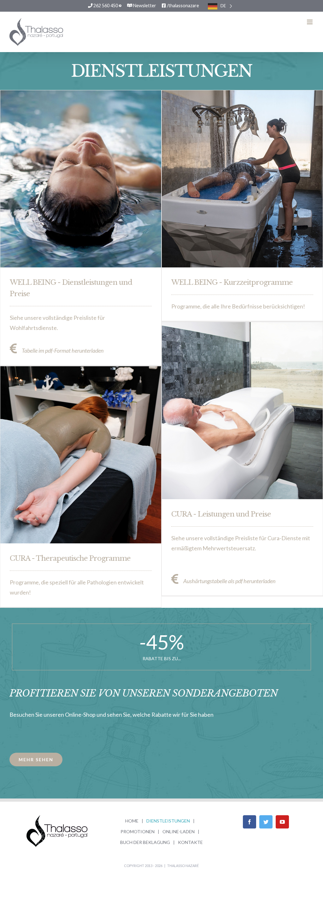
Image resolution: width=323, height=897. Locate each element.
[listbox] (220, 6)
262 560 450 (105, 5)
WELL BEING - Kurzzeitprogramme (232, 282)
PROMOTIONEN (137, 831)
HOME (131, 820)
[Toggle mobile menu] (310, 22)
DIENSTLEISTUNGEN (168, 820)
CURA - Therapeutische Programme (70, 558)
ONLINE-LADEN (178, 831)
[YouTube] (282, 821)
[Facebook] (249, 821)
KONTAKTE (190, 842)
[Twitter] (266, 821)
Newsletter (144, 5)
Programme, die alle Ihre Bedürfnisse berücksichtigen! (238, 306)
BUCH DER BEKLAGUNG (145, 842)
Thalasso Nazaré (183, 866)
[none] (220, 6)
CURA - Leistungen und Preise (221, 514)
